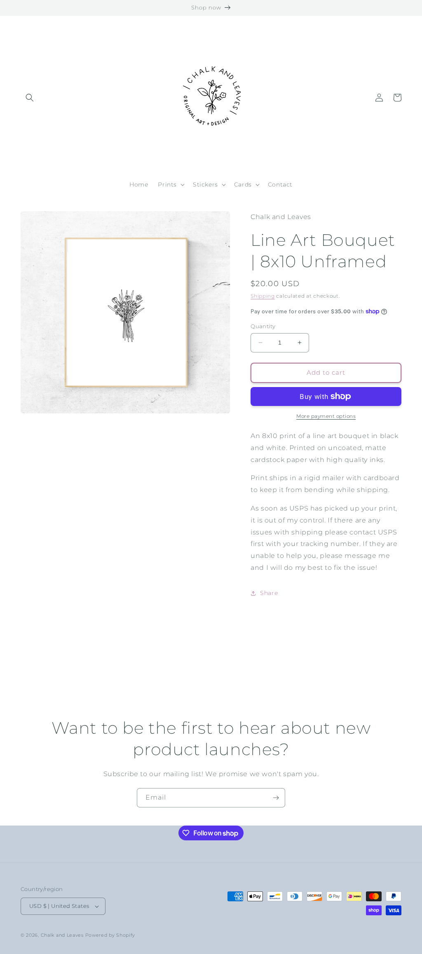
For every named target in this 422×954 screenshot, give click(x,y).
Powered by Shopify (110, 935)
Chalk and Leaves (62, 935)
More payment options (326, 416)
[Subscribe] (276, 797)
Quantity (263, 326)
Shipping (263, 296)
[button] (30, 98)
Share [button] (269, 593)
